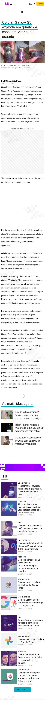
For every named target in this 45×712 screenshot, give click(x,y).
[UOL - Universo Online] (11, 4)
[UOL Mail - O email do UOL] (30, 3)
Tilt (22, 11)
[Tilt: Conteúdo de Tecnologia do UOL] (7, 3)
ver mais (21, 690)
